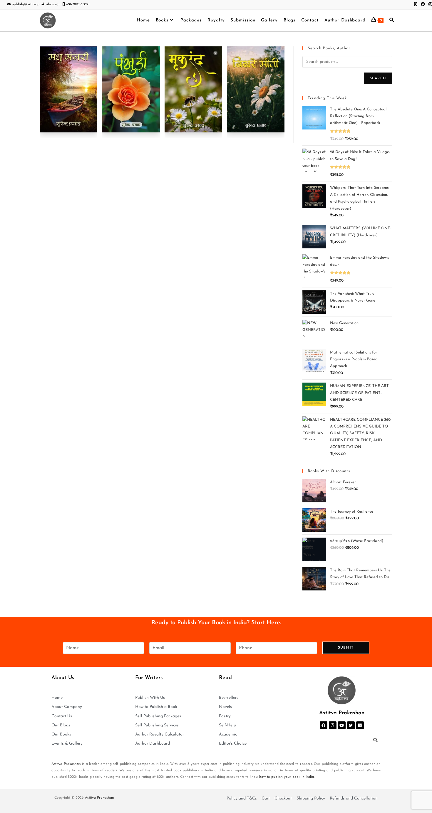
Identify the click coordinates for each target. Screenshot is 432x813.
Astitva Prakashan (66, 764)
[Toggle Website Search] (391, 20)
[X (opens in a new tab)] (415, 5)
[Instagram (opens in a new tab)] (429, 5)
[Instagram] (332, 725)
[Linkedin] (360, 725)
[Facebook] (323, 725)
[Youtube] (342, 725)
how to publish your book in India (286, 777)
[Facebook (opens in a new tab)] (423, 5)
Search (378, 78)
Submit (346, 647)
